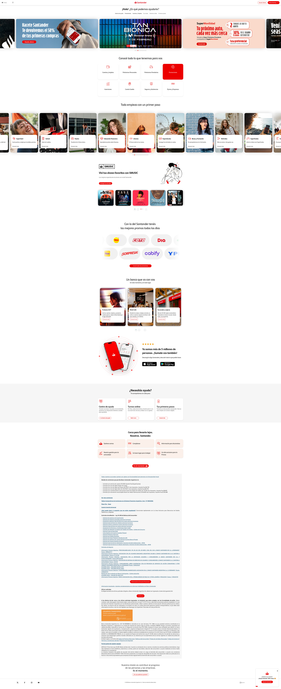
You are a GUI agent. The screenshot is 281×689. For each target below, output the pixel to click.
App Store (243, 682)
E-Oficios (140, 596)
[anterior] (138, 209)
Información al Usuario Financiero (140, 581)
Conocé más (162, 418)
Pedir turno (133, 418)
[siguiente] (146, 209)
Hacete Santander (267, 682)
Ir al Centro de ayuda (105, 418)
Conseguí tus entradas (105, 183)
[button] (13, 2)
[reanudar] (136, 329)
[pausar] (135, 209)
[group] (106, 198)
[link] (262, 2)
